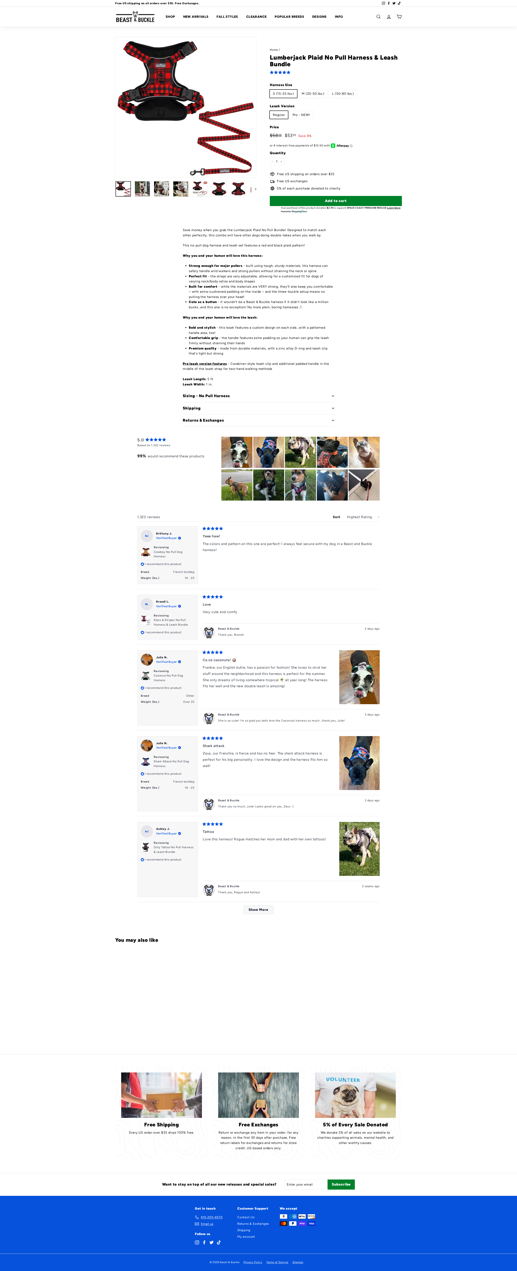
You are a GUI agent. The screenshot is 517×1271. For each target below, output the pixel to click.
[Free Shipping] (161, 1095)
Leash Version (282, 106)
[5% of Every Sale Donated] (355, 1095)
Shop (170, 17)
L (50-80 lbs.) (343, 94)
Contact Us (246, 1217)
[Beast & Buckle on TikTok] (219, 1242)
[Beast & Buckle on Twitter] (211, 1242)
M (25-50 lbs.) (313, 94)
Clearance (256, 17)
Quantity (278, 153)
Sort (337, 517)
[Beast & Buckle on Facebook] (204, 1242)
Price (274, 127)
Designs (319, 17)
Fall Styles (227, 17)
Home (274, 49)
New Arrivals (196, 17)
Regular (279, 115)
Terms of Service (277, 1262)
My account (246, 1236)
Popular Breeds (289, 17)
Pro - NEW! (301, 115)
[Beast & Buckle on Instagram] (197, 1242)
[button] (281, 72)
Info (339, 17)
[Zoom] (185, 107)
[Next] (253, 189)
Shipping (243, 1230)
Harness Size (281, 85)
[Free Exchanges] (258, 1095)
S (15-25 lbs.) (283, 94)
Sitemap (298, 1262)
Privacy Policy (253, 1262)
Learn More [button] (393, 207)
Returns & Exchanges (253, 1224)
